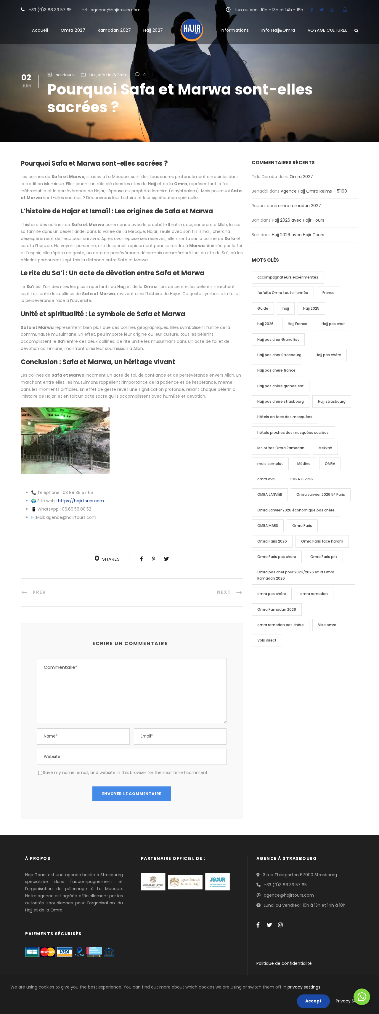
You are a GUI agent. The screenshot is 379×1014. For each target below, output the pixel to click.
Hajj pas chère (328, 354)
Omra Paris (302, 525)
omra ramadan (314, 593)
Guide (262, 308)
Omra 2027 (73, 30)
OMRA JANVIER (269, 494)
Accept (313, 1001)
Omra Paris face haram (322, 541)
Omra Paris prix (323, 556)
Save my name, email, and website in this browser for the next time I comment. (125, 772)
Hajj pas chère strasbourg (280, 401)
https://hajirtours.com (81, 501)
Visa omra (327, 624)
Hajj (93, 75)
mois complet (270, 463)
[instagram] (331, 10)
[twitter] (321, 10)
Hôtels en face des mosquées (284, 416)
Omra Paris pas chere (276, 556)
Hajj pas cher (333, 323)
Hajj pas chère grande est (280, 385)
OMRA (330, 463)
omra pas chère (271, 593)
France (328, 292)
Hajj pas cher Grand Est (278, 339)
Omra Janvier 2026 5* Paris (320, 494)
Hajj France (297, 323)
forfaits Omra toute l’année (282, 292)
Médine (304, 463)
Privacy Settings (352, 1001)
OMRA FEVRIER (302, 479)
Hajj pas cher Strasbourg (279, 354)
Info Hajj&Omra (278, 30)
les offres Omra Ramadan (280, 447)
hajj (285, 308)
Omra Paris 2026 (272, 541)
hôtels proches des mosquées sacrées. (293, 432)
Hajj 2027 (153, 30)
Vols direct (267, 640)
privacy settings (304, 987)
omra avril (266, 479)
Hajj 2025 (311, 308)
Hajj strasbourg (332, 401)
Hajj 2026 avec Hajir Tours (298, 220)
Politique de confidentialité (284, 963)
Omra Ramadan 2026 (276, 609)
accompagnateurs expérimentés (287, 277)
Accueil (40, 30)
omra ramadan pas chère (280, 624)
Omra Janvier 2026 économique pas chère (296, 510)
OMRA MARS (267, 525)
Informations (235, 30)
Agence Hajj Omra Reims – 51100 (314, 191)
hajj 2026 (265, 323)
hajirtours (65, 75)
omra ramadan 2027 (299, 206)
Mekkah (325, 447)
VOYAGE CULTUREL (327, 30)
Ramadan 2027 (114, 30)
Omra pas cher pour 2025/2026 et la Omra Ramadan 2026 (295, 575)
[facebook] (312, 10)
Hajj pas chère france (276, 370)
